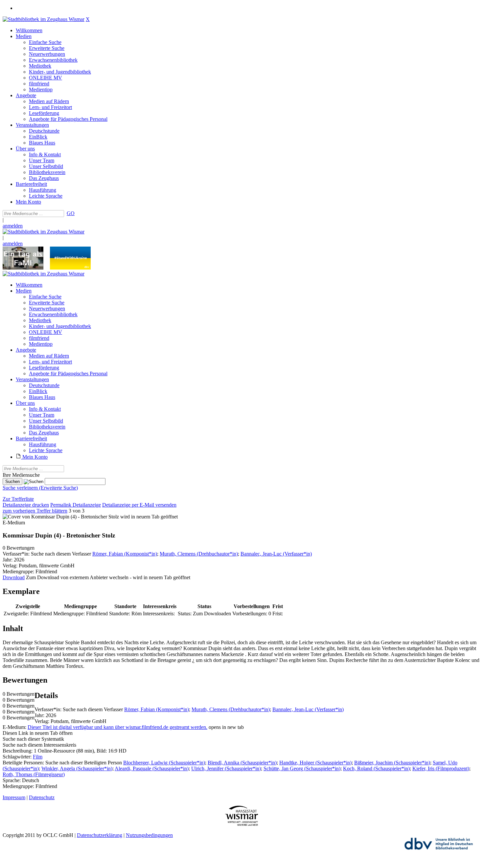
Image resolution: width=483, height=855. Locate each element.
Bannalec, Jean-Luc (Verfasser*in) (276, 554)
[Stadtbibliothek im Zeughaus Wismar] (43, 19)
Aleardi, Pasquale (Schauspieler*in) (152, 768)
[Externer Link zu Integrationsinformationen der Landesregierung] (70, 268)
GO (71, 213)
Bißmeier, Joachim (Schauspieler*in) (392, 762)
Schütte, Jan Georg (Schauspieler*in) (302, 768)
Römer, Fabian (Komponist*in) (124, 554)
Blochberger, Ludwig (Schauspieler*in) (164, 762)
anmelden (13, 226)
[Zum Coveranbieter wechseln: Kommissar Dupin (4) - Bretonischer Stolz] (61, 516)
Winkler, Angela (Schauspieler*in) (76, 768)
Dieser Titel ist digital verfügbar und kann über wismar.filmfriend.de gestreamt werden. (117, 727)
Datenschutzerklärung (99, 835)
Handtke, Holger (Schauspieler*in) (315, 762)
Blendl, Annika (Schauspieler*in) (242, 762)
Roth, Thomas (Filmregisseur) (34, 774)
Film (37, 756)
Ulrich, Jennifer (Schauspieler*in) (226, 768)
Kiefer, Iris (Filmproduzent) (440, 768)
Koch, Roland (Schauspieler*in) (376, 768)
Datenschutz (42, 797)
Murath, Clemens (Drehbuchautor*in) (199, 554)
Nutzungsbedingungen (149, 835)
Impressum (14, 797)
